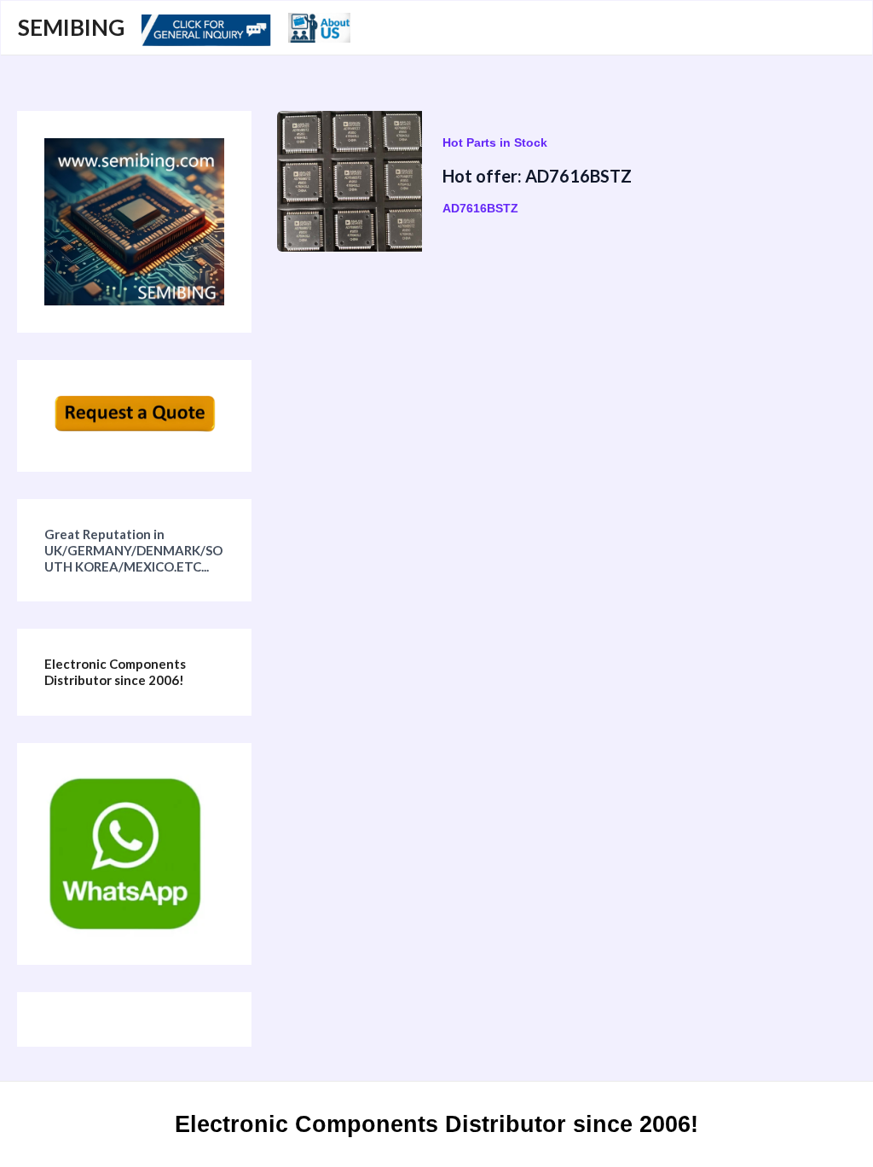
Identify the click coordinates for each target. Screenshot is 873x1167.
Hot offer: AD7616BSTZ (537, 175)
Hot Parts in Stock (494, 142)
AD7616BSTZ (480, 208)
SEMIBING (71, 27)
